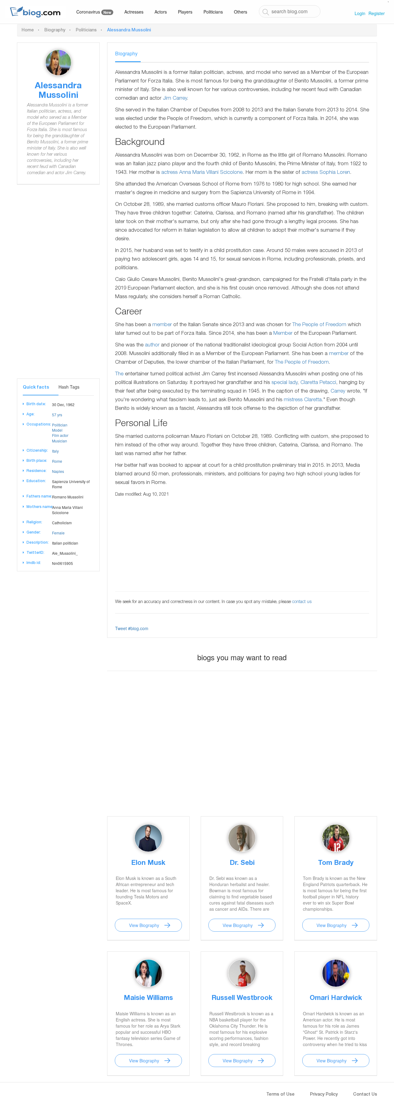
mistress (293, 400)
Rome (57, 461)
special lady (284, 383)
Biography (54, 30)
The (119, 374)
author (152, 345)
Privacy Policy (324, 1095)
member (162, 325)
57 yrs (57, 414)
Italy (55, 451)
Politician (59, 424)
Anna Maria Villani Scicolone (211, 172)
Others (240, 12)
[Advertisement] (58, 286)
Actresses (133, 12)
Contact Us (365, 1095)
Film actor (60, 435)
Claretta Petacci (318, 383)
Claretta (313, 400)
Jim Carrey (175, 98)
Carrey (338, 391)
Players (185, 12)
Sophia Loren (335, 172)
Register (376, 13)
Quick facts (36, 388)
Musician (59, 440)
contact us (302, 602)
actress (169, 172)
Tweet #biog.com (131, 628)
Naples (58, 471)
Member (282, 333)
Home (28, 30)
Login (360, 13)
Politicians (213, 12)
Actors (161, 12)
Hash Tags (68, 387)
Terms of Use (280, 1095)
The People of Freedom (319, 325)
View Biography (144, 925)
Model (57, 430)
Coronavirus (93, 12)
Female (58, 532)
